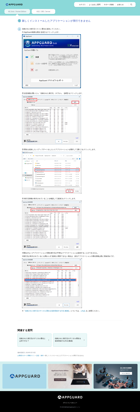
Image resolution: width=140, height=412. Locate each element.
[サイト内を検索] (130, 4)
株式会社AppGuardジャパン (72, 407)
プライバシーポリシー (70, 403)
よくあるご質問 (94, 4)
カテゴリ (82, 4)
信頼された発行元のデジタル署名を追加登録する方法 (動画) (47, 311)
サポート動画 (109, 4)
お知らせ (120, 4)
